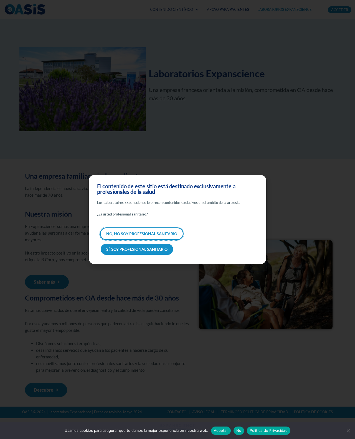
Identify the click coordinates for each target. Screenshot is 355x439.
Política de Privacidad (269, 430)
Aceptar (221, 430)
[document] (177, 219)
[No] (348, 430)
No (239, 430)
